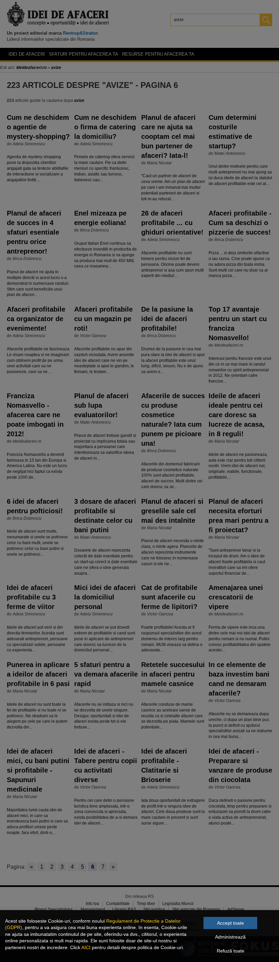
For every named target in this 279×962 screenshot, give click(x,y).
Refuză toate (230, 951)
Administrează (230, 937)
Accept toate (230, 923)
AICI (86, 947)
